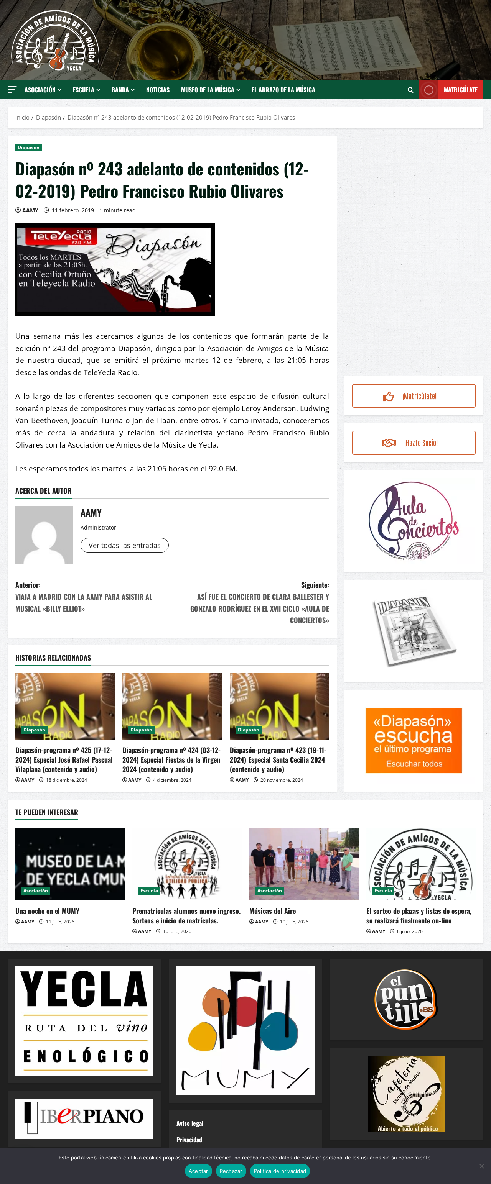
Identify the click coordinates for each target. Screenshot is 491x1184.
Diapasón (29, 147)
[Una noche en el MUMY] (70, 864)
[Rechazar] (481, 1166)
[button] (12, 89)
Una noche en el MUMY (47, 911)
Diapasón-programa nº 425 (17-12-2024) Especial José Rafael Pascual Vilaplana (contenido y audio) (64, 759)
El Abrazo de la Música (283, 89)
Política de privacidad (280, 1171)
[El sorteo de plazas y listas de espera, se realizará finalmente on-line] (421, 864)
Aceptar (198, 1171)
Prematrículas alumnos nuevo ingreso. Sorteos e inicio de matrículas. (186, 915)
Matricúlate (461, 89)
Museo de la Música (207, 89)
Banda (120, 89)
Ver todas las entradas (125, 545)
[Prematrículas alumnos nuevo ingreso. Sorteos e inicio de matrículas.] (187, 864)
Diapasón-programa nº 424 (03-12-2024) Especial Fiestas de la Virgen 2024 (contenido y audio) (171, 759)
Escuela (83, 89)
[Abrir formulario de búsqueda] (411, 89)
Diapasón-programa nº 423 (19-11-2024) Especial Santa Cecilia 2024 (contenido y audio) (278, 759)
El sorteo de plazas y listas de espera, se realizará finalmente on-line (418, 915)
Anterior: (83, 596)
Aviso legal (189, 1123)
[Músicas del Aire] (304, 864)
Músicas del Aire (272, 911)
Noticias (158, 89)
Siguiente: (259, 602)
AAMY (30, 210)
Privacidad (189, 1139)
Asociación (40, 89)
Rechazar (231, 1171)
